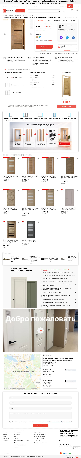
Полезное (16, 447)
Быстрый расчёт (44, 50)
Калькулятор (67, 50)
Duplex (31, 15)
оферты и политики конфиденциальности (60, 421)
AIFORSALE (75, 457)
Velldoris (25, 15)
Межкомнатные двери (15, 15)
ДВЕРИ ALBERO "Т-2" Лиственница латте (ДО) (10, 208)
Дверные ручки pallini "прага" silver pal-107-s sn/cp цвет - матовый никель (35, 259)
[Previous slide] (5, 34)
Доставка (26, 6)
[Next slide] (31, 34)
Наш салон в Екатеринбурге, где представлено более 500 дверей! (68, 436)
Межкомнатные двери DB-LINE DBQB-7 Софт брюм (69, 208)
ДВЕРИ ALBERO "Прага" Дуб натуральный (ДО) (11, 176)
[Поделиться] (31, 27)
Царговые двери (38, 432)
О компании (63, 6)
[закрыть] (79, 447)
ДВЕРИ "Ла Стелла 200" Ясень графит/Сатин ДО (29, 240)
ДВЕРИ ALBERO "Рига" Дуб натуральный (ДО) (30, 176)
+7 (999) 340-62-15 (65, 444)
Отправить (40, 426)
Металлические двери (39, 436)
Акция (5, 6)
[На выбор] (40, 36)
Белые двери (17, 434)
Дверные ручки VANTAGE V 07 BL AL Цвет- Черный (53, 258)
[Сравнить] (31, 23)
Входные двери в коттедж (20, 444)
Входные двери (17, 432)
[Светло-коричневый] (37, 36)
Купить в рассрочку (40, 30)
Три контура (37, 440)
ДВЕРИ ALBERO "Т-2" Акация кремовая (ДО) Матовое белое (69, 177)
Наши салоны (70, 6)
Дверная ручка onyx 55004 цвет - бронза (15, 258)
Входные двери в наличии (40, 442)
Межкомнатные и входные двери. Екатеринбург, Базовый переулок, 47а (68, 431)
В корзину (46, 46)
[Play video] (40, 330)
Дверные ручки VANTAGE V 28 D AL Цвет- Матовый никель (73, 258)
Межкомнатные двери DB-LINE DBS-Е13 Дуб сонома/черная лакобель (10, 241)
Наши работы (49, 6)
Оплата (36, 6)
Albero (15, 436)
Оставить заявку (66, 106)
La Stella (16, 438)
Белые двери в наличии (39, 434)
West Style (16, 442)
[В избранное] (31, 20)
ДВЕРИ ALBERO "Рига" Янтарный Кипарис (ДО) (49, 176)
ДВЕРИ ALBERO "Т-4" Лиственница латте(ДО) (49, 208)
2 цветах (50, 40)
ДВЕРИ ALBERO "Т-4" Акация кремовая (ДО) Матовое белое (30, 209)
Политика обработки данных (76, 448)
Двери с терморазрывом (40, 438)
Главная (5, 15)
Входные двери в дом (39, 430)
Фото (48, 20)
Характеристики (56, 20)
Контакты (15, 6)
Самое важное (40, 20)
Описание (65, 20)
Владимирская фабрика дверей (21, 440)
